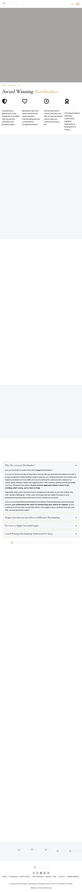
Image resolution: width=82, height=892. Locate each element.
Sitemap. (70, 884)
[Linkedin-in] (44, 873)
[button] (78, 4)
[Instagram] (48, 873)
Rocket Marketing (45, 888)
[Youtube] (41, 873)
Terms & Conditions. (59, 884)
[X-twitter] (37, 873)
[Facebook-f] (33, 873)
